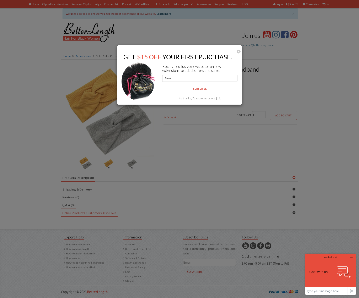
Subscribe (200, 88)
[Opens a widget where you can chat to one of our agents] (331, 274)
